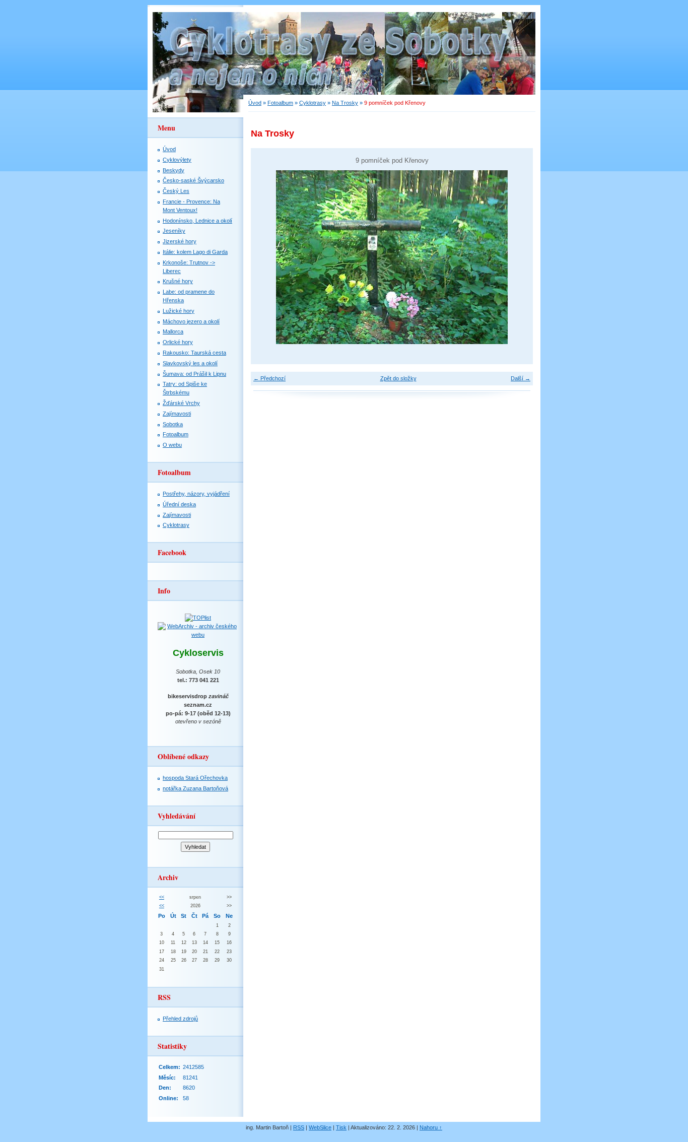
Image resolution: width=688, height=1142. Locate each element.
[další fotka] (516, 257)
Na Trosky (345, 103)
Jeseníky (174, 231)
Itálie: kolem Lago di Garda (195, 252)
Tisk (341, 1127)
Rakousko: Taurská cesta (194, 353)
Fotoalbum (280, 103)
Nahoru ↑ (431, 1127)
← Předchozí (269, 378)
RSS (298, 1127)
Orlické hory (178, 342)
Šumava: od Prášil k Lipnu (194, 374)
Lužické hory (178, 311)
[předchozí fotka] (267, 257)
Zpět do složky (398, 378)
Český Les (176, 191)
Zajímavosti (177, 414)
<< (161, 897)
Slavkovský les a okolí (190, 363)
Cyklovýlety (177, 160)
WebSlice (320, 1127)
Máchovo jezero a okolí (191, 321)
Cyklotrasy (312, 103)
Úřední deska (179, 504)
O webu (172, 445)
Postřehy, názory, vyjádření (196, 494)
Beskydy (173, 170)
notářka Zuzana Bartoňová (195, 788)
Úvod (254, 103)
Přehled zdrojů (180, 1019)
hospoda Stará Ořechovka (195, 778)
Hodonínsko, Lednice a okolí (197, 221)
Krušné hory (178, 281)
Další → (520, 378)
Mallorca (173, 331)
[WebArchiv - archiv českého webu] (198, 635)
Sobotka (173, 424)
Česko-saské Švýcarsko (193, 180)
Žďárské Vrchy (181, 403)
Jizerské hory (179, 241)
